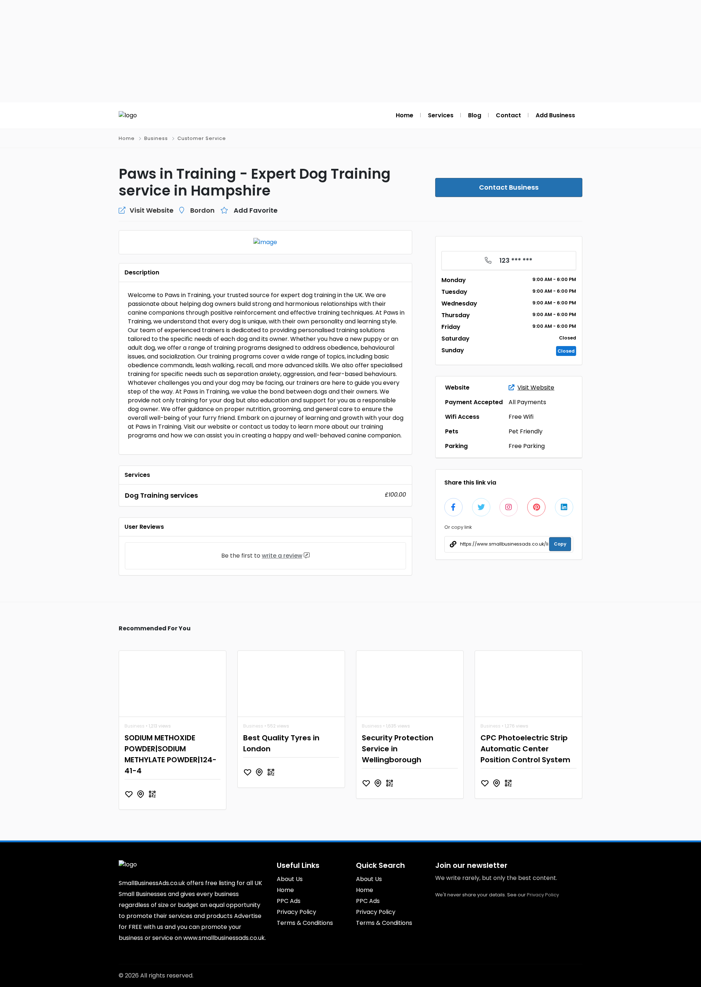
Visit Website (535, 387)
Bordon (202, 210)
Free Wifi (521, 417)
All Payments (527, 402)
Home (127, 138)
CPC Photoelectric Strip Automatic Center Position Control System (525, 749)
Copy (560, 544)
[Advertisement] (350, 51)
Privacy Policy (543, 895)
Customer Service (201, 138)
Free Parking (527, 446)
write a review (282, 555)
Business (156, 138)
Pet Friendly (526, 431)
